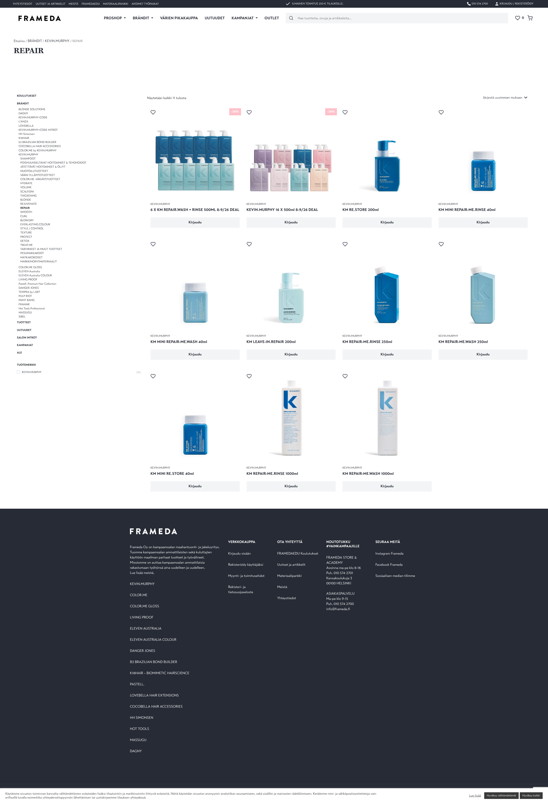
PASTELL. (137, 684)
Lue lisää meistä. (142, 573)
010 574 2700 (479, 3)
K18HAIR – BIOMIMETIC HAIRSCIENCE (159, 673)
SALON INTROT (27, 337)
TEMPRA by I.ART (29, 292)
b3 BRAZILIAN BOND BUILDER (37, 142)
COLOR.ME (138, 595)
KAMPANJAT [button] (243, 18)
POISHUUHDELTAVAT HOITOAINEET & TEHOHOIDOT (53, 162)
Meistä (73, 4)
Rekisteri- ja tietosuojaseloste (240, 589)
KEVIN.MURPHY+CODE (33, 117)
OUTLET (272, 18)
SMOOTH (26, 212)
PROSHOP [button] (113, 18)
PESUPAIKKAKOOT (32, 253)
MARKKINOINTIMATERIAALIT (38, 261)
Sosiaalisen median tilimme (395, 576)
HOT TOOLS (139, 729)
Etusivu (19, 41)
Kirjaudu (195, 222)
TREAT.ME (26, 245)
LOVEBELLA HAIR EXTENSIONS (154, 695)
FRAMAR (24, 304)
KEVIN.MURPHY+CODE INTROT (38, 129)
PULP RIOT (25, 296)
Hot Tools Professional (32, 308)
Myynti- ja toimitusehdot (246, 576)
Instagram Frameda (389, 554)
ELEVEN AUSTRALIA (145, 629)
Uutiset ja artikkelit (50, 4)
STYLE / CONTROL (32, 228)
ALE (19, 352)
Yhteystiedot (22, 4)
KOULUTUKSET (26, 96)
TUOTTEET (24, 322)
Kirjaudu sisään (239, 554)
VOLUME (25, 187)
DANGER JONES (29, 288)
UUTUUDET (215, 18)
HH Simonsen (27, 134)
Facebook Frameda (389, 565)
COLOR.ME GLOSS (30, 267)
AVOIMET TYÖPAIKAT (145, 4)
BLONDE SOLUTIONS (32, 109)
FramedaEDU (91, 4)
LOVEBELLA (26, 125)
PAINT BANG (27, 300)
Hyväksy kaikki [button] (531, 795)
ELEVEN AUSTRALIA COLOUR (153, 640)
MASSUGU (25, 312)
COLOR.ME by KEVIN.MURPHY (38, 150)
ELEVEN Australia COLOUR (35, 275)
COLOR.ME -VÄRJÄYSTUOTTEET (40, 179)
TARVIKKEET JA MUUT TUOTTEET (41, 249)
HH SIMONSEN (141, 718)
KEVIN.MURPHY (57, 41)
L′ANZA (23, 121)
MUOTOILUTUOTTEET (34, 171)
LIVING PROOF (28, 279)
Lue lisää (475, 796)
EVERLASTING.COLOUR (35, 224)
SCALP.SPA (27, 191)
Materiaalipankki (115, 4)
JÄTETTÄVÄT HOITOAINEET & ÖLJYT (43, 166)
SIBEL (22, 316)
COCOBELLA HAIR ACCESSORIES (40, 146)
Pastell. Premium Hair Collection (37, 283)
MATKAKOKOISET (31, 257)
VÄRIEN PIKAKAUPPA (179, 18)
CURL (23, 216)
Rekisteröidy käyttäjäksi (245, 565)
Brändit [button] (141, 18)
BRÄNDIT (35, 41)
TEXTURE (26, 232)
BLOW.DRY (27, 220)
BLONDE (25, 200)
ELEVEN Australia (29, 271)
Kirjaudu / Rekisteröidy (516, 3)
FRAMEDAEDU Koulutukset (297, 554)
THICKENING (28, 195)
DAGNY (23, 113)
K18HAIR (24, 138)
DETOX (24, 241)
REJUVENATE (28, 204)
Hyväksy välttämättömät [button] (501, 795)
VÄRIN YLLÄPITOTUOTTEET (37, 175)
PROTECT (26, 236)
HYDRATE (26, 183)
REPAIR (25, 208)
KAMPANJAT (25, 345)
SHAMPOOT (28, 158)
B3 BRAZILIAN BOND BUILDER (153, 662)
